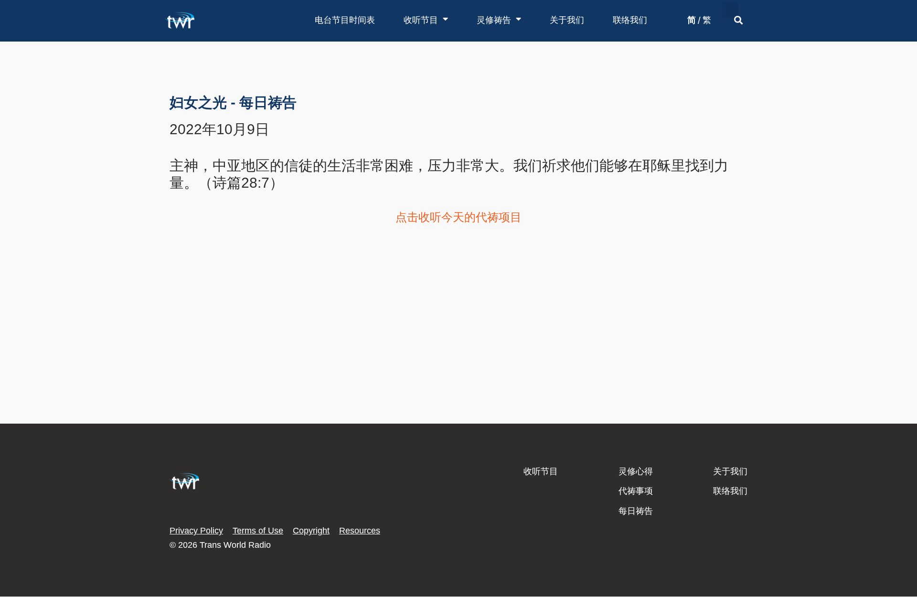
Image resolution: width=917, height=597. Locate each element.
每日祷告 (635, 511)
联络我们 (630, 20)
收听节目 (421, 20)
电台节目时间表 (345, 20)
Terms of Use (258, 530)
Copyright (311, 530)
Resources (359, 530)
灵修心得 (635, 471)
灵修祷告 (494, 20)
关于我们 (567, 20)
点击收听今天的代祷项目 (458, 217)
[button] (730, 10)
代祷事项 (635, 491)
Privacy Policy (196, 530)
